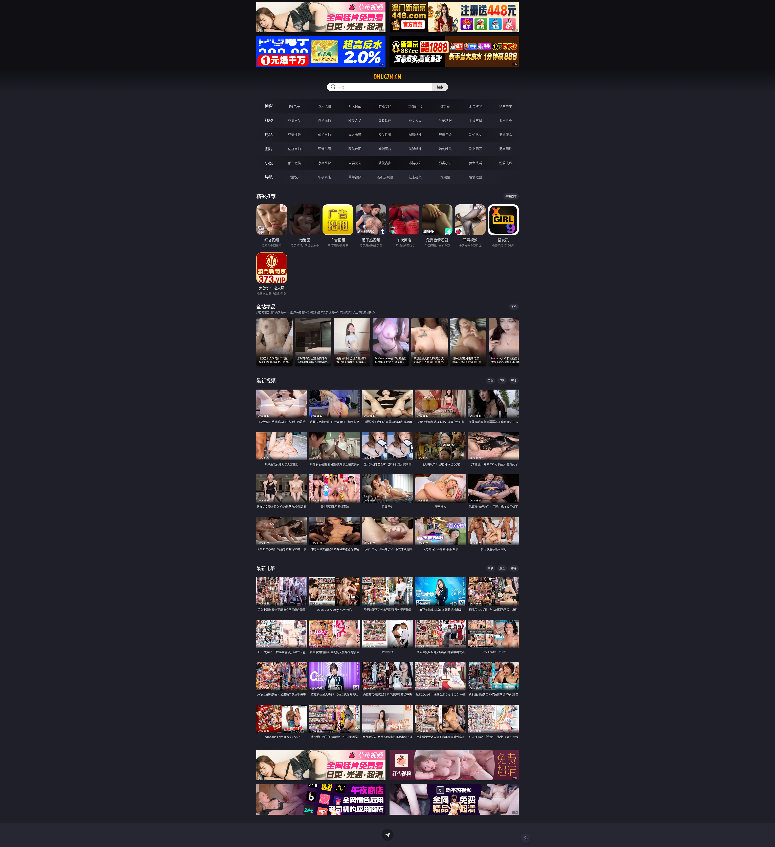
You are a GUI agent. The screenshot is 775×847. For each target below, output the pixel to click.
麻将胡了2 (415, 106)
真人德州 (324, 106)
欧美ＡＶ (354, 120)
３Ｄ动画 (384, 120)
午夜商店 (324, 177)
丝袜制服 (445, 120)
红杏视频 (415, 177)
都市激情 (294, 163)
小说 (269, 163)
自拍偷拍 (324, 120)
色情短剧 (475, 177)
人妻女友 (354, 163)
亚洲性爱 (294, 134)
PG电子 (294, 106)
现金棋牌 (475, 106)
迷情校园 (415, 163)
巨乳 (502, 381)
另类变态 (505, 134)
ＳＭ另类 (505, 120)
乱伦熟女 (475, 134)
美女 (490, 381)
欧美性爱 (384, 134)
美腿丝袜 (415, 149)
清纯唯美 (445, 149)
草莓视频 (354, 177)
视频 (269, 120)
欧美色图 (354, 149)
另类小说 (445, 163)
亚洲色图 (324, 149)
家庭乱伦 (324, 163)
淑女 (502, 568)
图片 (269, 148)
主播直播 (475, 120)
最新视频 (266, 380)
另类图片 (505, 149)
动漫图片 (384, 149)
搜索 (440, 87)
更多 (514, 381)
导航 (269, 177)
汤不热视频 (385, 177)
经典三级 (445, 134)
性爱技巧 (505, 163)
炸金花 (445, 106)
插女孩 (294, 177)
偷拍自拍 (324, 134)
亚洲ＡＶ (294, 120)
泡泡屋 (445, 177)
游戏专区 (384, 106)
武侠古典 (384, 163)
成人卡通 (354, 134)
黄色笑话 (475, 163)
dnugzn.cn (387, 77)
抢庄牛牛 (505, 106)
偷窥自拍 (294, 149)
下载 (514, 307)
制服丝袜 (415, 134)
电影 (269, 134)
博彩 (269, 106)
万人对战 (354, 106)
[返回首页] (525, 838)
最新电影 (266, 568)
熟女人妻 (415, 120)
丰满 (490, 568)
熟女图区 (475, 149)
